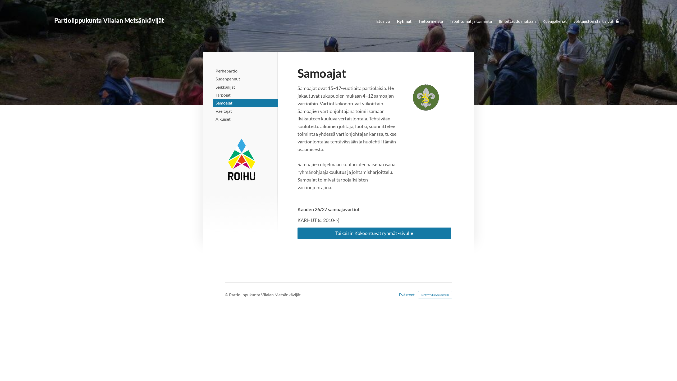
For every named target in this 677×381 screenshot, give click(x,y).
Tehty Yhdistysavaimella (435, 294)
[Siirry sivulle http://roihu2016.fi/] (241, 159)
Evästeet (407, 295)
